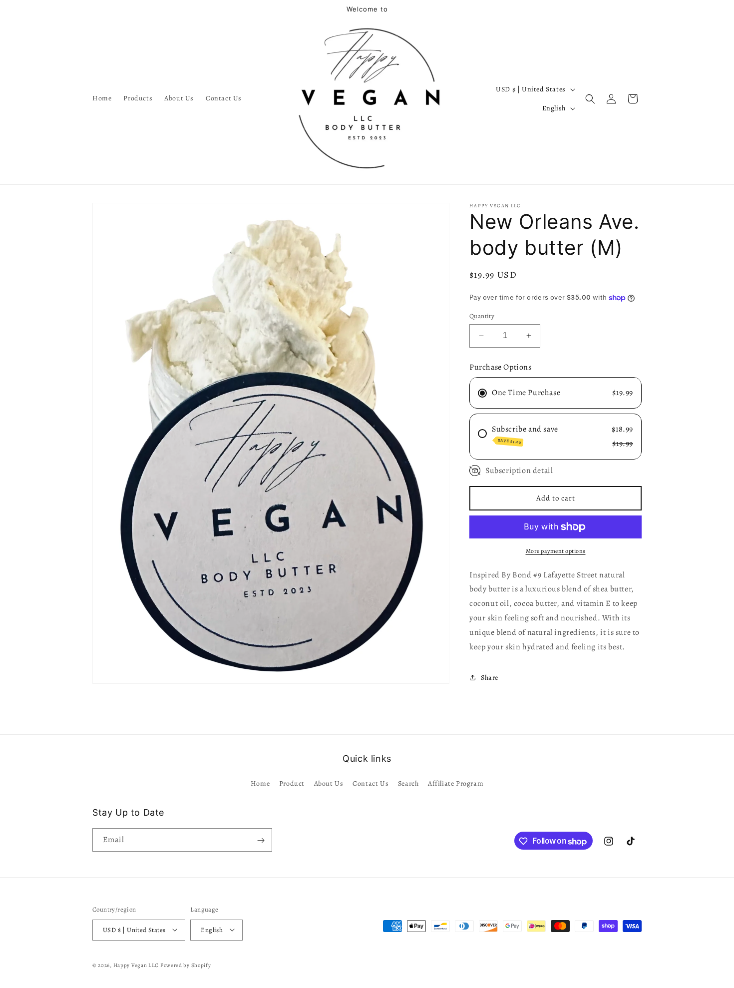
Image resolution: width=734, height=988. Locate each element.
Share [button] (489, 677)
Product (292, 783)
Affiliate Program (455, 783)
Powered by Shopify (185, 965)
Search (408, 783)
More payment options (556, 551)
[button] (590, 99)
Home (260, 783)
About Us (329, 783)
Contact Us (370, 783)
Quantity (481, 316)
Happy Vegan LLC (136, 965)
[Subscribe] (261, 840)
